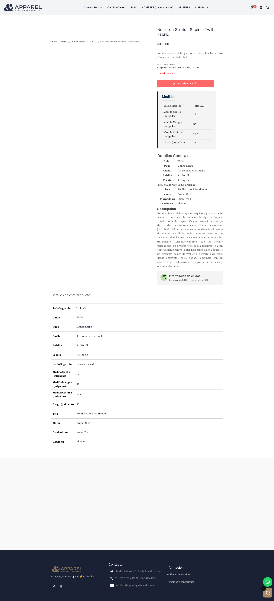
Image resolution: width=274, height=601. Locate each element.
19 (77, 374)
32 (77, 384)
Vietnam (81, 441)
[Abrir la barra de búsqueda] (267, 7)
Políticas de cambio (178, 574)
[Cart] (254, 7)
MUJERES (184, 7)
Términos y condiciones (180, 582)
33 (77, 404)
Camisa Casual (116, 7)
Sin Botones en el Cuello (90, 336)
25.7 (78, 394)
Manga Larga (84, 326)
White (79, 317)
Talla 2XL (93, 41)
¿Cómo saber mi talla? (186, 83)
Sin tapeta (82, 354)
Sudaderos (202, 7)
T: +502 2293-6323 (125, 578)
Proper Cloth (83, 423)
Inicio (54, 41)
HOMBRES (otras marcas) (157, 7)
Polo (134, 7)
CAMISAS (64, 41)
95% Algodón (99, 413)
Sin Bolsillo (82, 345)
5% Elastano (83, 413)
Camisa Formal (93, 7)
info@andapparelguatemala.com (134, 585)
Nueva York (83, 432)
